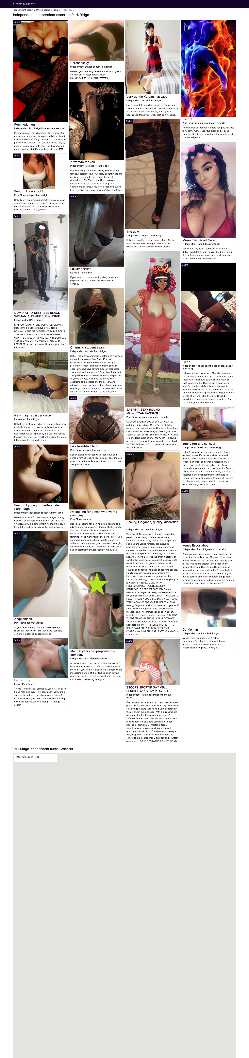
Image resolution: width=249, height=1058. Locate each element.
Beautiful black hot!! (28, 191)
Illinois (56, 9)
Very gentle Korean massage (146, 96)
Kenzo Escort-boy (195, 545)
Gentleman (190, 629)
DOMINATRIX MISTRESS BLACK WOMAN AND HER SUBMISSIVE (37, 314)
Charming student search (88, 347)
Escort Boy (22, 680)
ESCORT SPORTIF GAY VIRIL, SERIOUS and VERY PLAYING (147, 689)
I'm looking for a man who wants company (93, 513)
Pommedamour (25, 124)
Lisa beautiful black (84, 446)
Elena (186, 362)
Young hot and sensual (198, 443)
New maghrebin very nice (32, 415)
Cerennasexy (79, 63)
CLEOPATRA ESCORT (24, 4)
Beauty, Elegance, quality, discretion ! (152, 523)
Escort (187, 119)
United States (43, 9)
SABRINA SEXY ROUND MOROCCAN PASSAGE (143, 411)
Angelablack (23, 619)
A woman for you (82, 162)
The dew (132, 231)
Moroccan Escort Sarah (199, 240)
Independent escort (23, 9)
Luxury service (80, 269)
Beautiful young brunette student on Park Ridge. (40, 507)
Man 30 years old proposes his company (92, 653)
